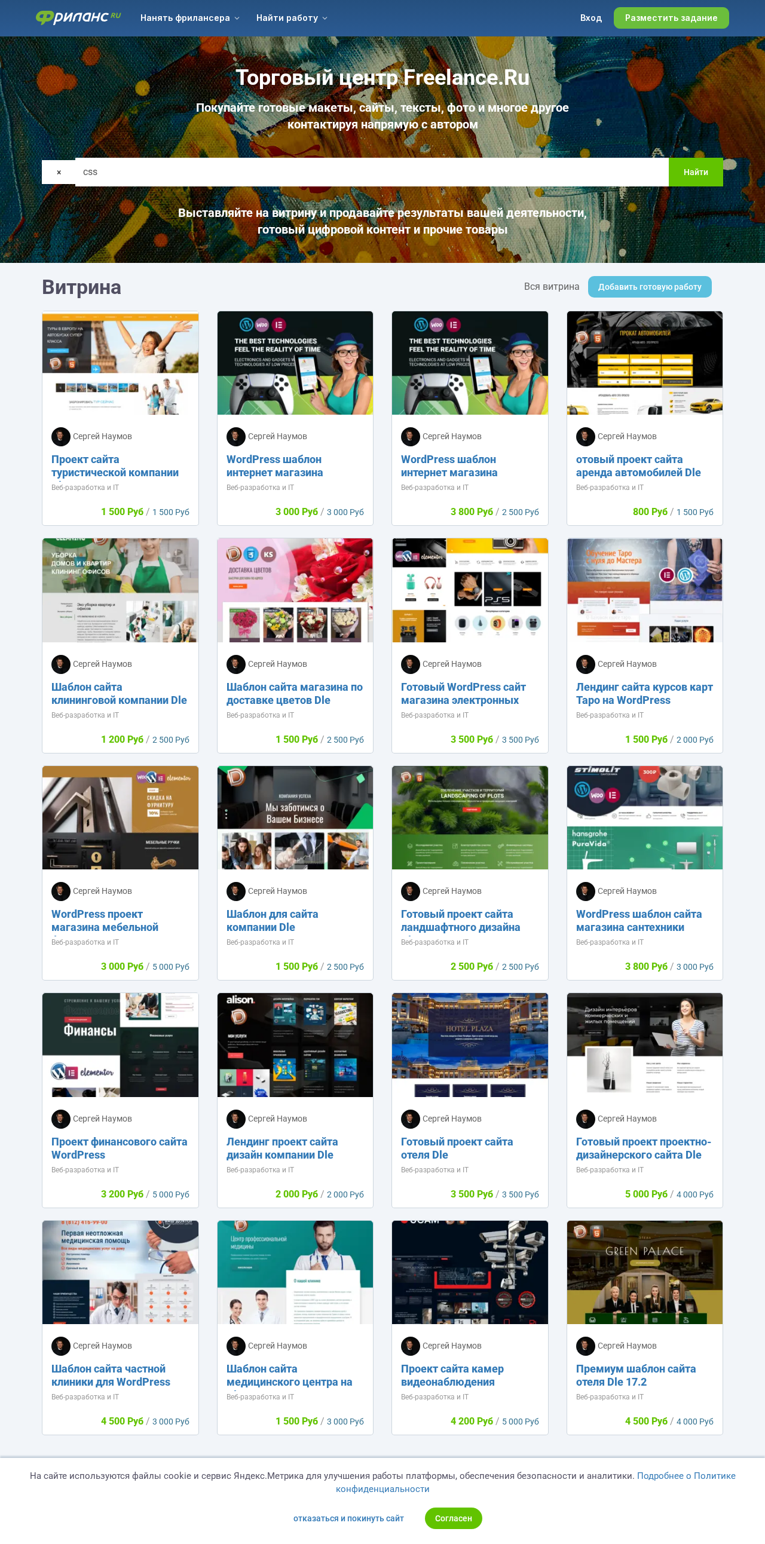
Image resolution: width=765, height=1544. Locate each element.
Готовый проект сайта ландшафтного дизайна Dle (461, 927)
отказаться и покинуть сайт (348, 1518)
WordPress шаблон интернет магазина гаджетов (275, 472)
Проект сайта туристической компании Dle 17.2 (115, 472)
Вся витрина (552, 286)
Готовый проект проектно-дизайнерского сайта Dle (644, 1148)
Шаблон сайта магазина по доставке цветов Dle (295, 693)
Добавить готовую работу (650, 287)
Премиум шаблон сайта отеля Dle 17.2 (636, 1375)
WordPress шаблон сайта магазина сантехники (639, 920)
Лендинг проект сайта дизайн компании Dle (282, 1148)
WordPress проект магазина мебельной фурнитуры (104, 927)
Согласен (453, 1518)
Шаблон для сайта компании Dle (273, 920)
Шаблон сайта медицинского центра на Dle (290, 1381)
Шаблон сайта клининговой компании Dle (119, 693)
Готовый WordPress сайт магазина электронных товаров (463, 700)
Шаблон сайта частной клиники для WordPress (110, 1375)
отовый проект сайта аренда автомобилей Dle (638, 466)
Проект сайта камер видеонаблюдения (452, 1375)
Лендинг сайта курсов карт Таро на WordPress (644, 693)
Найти (696, 172)
